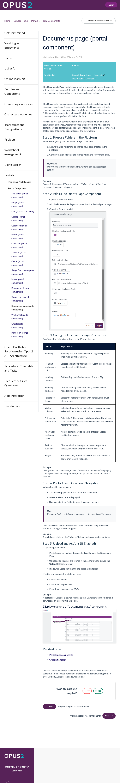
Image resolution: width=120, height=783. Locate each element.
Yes (99, 691)
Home (7, 21)
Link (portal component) (22, 211)
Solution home (21, 21)
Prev (51, 706)
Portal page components (61, 655)
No (88, 691)
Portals (34, 21)
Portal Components (51, 21)
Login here (17, 770)
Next (107, 716)
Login (111, 5)
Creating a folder (57, 659)
